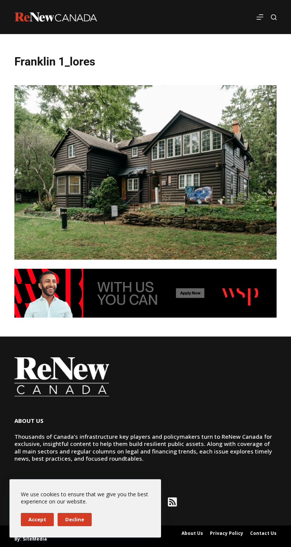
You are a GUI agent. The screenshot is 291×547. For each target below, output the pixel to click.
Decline (74, 519)
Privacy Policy (226, 533)
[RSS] (172, 501)
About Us (192, 533)
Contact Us (263, 533)
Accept (37, 519)
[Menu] (260, 17)
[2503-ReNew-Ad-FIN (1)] (145, 292)
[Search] (274, 17)
